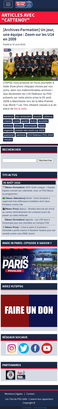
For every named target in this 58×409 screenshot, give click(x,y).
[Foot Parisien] (20, 374)
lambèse (8, 125)
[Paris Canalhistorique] (11, 374)
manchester (31, 125)
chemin (7, 121)
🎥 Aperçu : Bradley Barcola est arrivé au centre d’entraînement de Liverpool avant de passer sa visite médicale (28, 212)
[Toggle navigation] (8, 4)
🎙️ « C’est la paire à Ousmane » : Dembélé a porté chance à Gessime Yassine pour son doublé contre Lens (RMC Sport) (29, 230)
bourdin (37, 116)
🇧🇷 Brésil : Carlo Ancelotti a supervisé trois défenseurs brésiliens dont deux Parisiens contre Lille (26, 201)
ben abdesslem (23, 116)
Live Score (26, 407)
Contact (30, 393)
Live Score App (40, 407)
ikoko (33, 121)
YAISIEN (8, 139)
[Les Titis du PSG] (24, 4)
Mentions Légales (14, 393)
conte (16, 121)
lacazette (43, 121)
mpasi (42, 125)
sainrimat (21, 135)
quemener (9, 135)
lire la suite (20, 108)
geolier (24, 121)
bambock (8, 116)
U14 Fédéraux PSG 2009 (40, 135)
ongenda (8, 130)
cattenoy (48, 116)
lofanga (18, 125)
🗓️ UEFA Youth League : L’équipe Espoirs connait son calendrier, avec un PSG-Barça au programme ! (28, 190)
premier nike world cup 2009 (29, 130)
